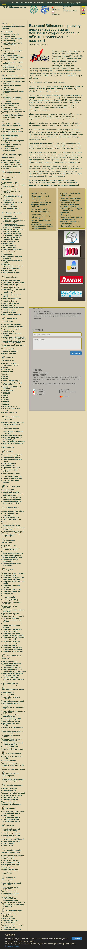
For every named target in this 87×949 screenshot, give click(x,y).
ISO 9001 (5, 367)
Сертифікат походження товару (12, 295)
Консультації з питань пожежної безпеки (11, 894)
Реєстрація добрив (9, 247)
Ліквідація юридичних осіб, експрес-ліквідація (13, 743)
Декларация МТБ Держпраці (13, 532)
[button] (71, 235)
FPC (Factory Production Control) (11, 409)
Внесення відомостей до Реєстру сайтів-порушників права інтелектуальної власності (13, 116)
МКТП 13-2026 (66, 196)
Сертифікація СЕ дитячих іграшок (12, 334)
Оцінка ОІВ (7, 101)
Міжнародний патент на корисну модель (12, 145)
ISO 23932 (6, 402)
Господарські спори (10, 914)
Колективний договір (11, 800)
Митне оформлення (10, 661)
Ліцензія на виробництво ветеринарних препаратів (12, 648)
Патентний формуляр (11, 103)
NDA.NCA (6, 169)
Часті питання (66, 224)
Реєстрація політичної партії (13, 701)
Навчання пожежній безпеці (13, 839)
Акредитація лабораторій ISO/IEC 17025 (12, 383)
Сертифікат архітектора (11, 833)
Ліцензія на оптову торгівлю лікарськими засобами (13, 578)
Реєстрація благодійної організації (11, 704)
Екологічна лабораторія (11, 474)
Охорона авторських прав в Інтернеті (13, 62)
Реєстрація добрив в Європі (13, 250)
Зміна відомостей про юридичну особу (11, 715)
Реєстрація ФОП (8, 695)
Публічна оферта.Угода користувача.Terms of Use (12, 163)
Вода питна (65, 213)
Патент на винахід (9, 36)
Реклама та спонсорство (70, 221)
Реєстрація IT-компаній (11, 160)
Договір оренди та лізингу (12, 795)
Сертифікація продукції (11, 280)
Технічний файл (9, 349)
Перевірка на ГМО (9, 546)
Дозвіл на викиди (9, 463)
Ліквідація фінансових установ (11, 736)
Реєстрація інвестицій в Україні (11, 724)
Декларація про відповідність (14, 282)
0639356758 (56, 14)
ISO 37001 (6, 400)
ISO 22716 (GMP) (8, 391)
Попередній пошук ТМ (11, 34)
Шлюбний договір (9, 791)
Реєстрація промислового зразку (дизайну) (12, 44)
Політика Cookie (12, 946)
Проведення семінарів (11, 841)
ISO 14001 (6, 374)
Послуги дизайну (9, 867)
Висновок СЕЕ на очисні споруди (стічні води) (11, 238)
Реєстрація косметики (11, 272)
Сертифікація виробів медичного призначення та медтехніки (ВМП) (13, 493)
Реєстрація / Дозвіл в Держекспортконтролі (11, 684)
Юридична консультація (12, 929)
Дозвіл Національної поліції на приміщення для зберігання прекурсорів (14, 904)
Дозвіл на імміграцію (10, 763)
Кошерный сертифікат (11, 303)
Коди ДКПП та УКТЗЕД (11, 241)
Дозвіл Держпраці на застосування (10, 514)
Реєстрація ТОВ (8, 692)
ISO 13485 (6, 376)
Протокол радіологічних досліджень (12, 564)
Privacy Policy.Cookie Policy (12, 166)
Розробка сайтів (9, 858)
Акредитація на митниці (12, 667)
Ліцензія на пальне (10, 645)
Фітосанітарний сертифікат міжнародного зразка (13, 674)
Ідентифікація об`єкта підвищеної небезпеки (11, 524)
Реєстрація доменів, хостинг (13, 856)
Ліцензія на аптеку (10, 575)
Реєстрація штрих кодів (11, 55)
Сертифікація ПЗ (9, 305)
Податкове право (9, 923)
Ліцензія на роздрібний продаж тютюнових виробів (13, 634)
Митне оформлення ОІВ (11, 105)
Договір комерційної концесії (14, 793)
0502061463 (56, 10)
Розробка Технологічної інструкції (11, 192)
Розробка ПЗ (7, 873)
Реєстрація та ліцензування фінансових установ (13, 732)
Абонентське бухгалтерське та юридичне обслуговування (14, 780)
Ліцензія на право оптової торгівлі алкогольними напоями (12, 625)
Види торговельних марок (71, 198)
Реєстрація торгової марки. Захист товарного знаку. (40, 198)
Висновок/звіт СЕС (9, 216)
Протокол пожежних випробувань (10, 560)
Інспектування (8, 843)
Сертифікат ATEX (9, 331)
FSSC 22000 (6, 393)
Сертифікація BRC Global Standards (12, 387)
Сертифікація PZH (9, 270)
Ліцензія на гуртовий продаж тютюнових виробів (13, 638)
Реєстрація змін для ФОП (12, 719)
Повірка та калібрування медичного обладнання (12, 498)
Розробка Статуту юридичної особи (13, 708)
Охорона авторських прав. (12, 51)
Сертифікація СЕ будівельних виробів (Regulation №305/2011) (14, 338)
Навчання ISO (8, 846)
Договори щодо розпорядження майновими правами (13, 91)
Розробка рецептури (10, 189)
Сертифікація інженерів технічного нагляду (12, 830)
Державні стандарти (10, 183)
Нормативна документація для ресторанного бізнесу (13, 196)
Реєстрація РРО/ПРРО (10, 747)
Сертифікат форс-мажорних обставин (13, 728)
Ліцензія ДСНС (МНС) (10, 600)
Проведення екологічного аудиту (12, 460)
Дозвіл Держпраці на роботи (13, 511)
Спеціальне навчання (11, 517)
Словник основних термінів (71, 217)
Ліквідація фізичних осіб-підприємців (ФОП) (12, 740)
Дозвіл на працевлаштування (14, 769)
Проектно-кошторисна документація (11, 888)
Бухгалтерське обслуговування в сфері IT (12, 171)
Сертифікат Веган (9, 312)
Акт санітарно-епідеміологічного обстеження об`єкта (10, 898)
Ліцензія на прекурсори (11, 591)
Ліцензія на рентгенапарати (13, 616)
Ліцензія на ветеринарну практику (12, 603)
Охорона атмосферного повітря (11, 470)
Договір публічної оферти (70, 226)
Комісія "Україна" (9, 71)
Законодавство (67, 215)
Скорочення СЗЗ (9, 465)
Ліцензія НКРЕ (8, 594)
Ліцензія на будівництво (12, 589)
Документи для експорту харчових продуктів (12, 664)
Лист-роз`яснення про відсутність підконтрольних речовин (13, 679)
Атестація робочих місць (12, 519)
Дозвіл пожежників (10, 891)
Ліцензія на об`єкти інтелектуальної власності (13, 108)
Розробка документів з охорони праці (11, 535)
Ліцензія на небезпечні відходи (11, 586)
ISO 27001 (6, 395)
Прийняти (76, 938)
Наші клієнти (39, 3)
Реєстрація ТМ (8, 32)
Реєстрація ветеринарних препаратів (12, 257)
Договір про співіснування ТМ (14, 112)
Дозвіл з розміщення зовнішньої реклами (10, 870)
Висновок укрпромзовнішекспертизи (13, 265)
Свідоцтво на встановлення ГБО (13, 444)
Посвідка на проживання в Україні (12, 757)
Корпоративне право (10, 920)
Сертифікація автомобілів (12, 435)
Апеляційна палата (10, 60)
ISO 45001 (6, 378)
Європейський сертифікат (12, 324)
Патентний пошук (9, 41)
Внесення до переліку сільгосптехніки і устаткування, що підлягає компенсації (13, 430)
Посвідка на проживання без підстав (13, 766)
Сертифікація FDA (9, 353)
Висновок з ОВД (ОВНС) (11, 457)
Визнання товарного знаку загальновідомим (71, 201)
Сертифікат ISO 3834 (10, 351)
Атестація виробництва (11, 381)
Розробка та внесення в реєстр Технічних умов (14, 185)
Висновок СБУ (8, 254)
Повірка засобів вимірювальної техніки (11, 816)
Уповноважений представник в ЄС (14, 346)
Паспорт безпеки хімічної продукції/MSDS (12, 203)
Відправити (76, 353)
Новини (49, 3)
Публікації (80, 3)
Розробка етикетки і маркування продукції (11, 207)
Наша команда (26, 3)
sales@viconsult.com (70, 11)
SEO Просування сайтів (11, 862)
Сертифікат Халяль (10, 301)
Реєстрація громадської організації (11, 698)
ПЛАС (4, 522)
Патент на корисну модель (13, 38)
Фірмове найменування (70, 204)
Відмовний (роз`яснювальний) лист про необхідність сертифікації (14, 290)
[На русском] (83, 14)
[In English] (83, 10)
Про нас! (15, 3)
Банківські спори (9, 918)
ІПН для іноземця (9, 761)
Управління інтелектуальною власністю (14, 82)
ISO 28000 (6, 404)
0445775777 (68, 6)
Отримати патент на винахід (40, 205)
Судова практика (9, 927)
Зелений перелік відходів (12, 455)
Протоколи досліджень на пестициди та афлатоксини (13, 552)
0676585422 (40, 390)
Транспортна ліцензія (11, 614)
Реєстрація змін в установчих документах (14, 712)
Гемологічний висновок (11, 268)
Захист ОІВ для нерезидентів (13, 57)
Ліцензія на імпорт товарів (13, 651)
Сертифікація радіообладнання (9, 244)
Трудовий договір (9, 802)
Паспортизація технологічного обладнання (14, 528)
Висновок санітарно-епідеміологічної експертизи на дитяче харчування (14, 225)
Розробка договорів (10, 788)
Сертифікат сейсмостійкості (13, 307)
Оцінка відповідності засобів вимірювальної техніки (13, 812)
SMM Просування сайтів (11, 865)
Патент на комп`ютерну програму (11, 47)
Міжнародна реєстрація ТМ (13, 129)
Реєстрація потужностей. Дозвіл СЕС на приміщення (13, 884)
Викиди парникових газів (12, 478)
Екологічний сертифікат (12, 299)
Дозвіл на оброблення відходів (11, 481)
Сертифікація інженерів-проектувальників (12, 836)
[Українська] (83, 6)
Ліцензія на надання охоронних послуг (10, 596)
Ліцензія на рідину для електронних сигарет (11, 642)
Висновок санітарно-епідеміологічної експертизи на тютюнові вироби (14, 220)
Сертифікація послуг (10, 285)
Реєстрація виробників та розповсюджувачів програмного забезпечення (13, 67)
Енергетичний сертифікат (12, 314)
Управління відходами (11, 468)
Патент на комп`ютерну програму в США (11, 149)
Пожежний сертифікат (11, 287)
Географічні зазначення (70, 206)
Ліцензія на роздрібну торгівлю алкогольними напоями (12, 619)
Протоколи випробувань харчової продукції (12, 548)
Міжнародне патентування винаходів (13, 132)
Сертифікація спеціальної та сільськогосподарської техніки (13, 424)
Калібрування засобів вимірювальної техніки (11, 820)
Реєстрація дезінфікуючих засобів (12, 261)
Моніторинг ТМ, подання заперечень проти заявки (12, 98)
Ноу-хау (5, 95)
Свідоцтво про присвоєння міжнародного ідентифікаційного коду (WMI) (14, 439)
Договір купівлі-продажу (12, 804)
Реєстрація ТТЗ (8, 447)
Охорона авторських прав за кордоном (13, 141)
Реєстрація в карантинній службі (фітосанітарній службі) (14, 670)
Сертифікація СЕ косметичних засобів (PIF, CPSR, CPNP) (14, 342)
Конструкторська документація (9, 199)
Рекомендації (69, 3)
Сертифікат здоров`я (10, 310)
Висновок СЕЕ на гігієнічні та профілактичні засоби (13, 230)
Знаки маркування (68, 219)
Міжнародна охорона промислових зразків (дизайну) (11, 136)
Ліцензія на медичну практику (14, 573)
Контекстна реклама (10, 860)
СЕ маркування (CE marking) (13, 326)
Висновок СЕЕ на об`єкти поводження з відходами (12, 234)
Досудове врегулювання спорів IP (12, 86)
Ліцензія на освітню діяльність (10, 607)
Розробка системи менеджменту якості (10, 364)
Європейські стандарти (11, 329)
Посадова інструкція (10, 797)
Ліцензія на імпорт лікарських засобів (14, 582)
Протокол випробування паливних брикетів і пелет (12, 556)
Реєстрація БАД (8, 490)
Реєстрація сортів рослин (12, 252)
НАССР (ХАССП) (8, 369)
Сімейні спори (8, 916)
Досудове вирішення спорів (13, 925)
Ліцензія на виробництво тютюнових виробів (12, 630)
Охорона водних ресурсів (12, 476)
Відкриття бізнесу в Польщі (13, 749)
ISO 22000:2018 (8, 372)
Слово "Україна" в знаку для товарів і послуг (71, 209)
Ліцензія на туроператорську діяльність (13, 610)
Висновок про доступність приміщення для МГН (12, 502)
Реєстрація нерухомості (11, 721)
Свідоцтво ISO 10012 (10, 406)
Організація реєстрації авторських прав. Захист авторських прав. (42, 226)
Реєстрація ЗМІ (8, 53)
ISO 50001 (6, 397)
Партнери (58, 3)
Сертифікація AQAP (10, 412)
